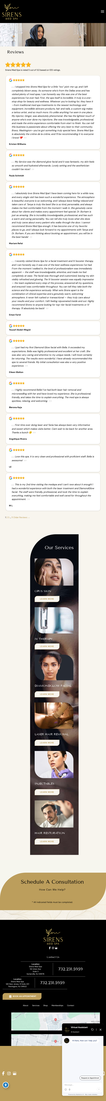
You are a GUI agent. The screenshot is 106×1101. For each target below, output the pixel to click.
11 (12, 517)
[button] (47, 599)
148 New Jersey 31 (17, 984)
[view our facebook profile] (49, 948)
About (25, 1005)
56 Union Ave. (35, 970)
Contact (70, 1005)
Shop (45, 1005)
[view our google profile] (56, 948)
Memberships (57, 1005)
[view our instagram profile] (53, 948)
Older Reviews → (21, 517)
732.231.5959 (70, 969)
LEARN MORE (47, 599)
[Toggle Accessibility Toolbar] (6, 1085)
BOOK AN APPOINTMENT (24, 996)
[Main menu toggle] (102, 11)
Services (35, 1005)
